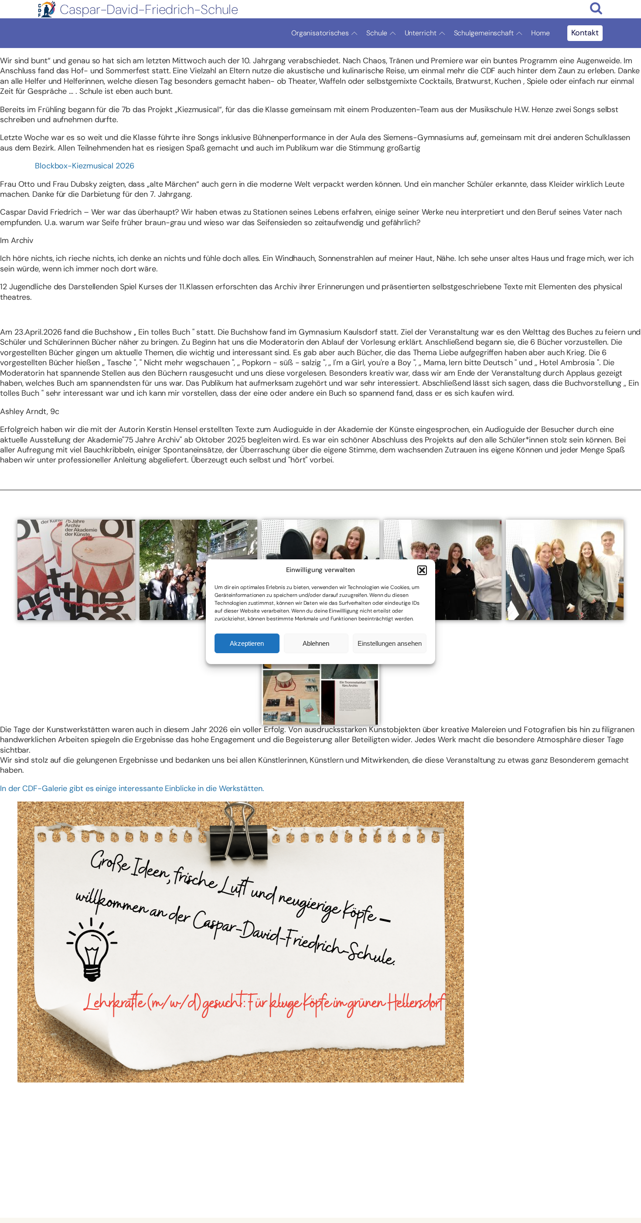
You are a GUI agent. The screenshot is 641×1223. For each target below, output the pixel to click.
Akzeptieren (247, 643)
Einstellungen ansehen (390, 643)
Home (540, 33)
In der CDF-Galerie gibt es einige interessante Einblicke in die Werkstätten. (132, 788)
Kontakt (585, 32)
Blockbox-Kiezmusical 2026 (84, 166)
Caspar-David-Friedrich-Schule (149, 9)
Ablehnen (316, 643)
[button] (422, 570)
